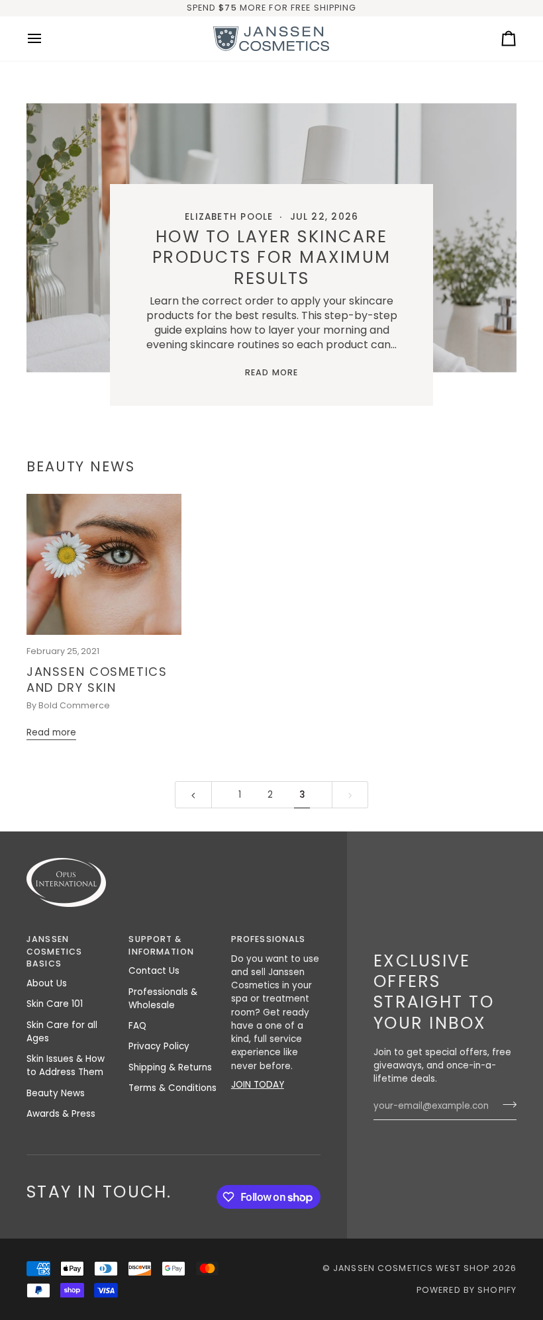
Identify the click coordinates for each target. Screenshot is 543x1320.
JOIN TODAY (257, 1084)
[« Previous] (193, 794)
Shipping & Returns (170, 1067)
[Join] (506, 1104)
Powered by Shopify (467, 1290)
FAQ (137, 1025)
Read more (271, 372)
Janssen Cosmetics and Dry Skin (97, 679)
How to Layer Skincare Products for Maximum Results (271, 257)
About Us (46, 983)
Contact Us (153, 971)
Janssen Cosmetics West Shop (411, 1268)
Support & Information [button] (160, 945)
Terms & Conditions (172, 1088)
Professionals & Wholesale (162, 999)
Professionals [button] (268, 939)
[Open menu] (46, 39)
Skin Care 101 (54, 1004)
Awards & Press (60, 1114)
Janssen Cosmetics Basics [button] (54, 951)
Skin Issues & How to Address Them (65, 1065)
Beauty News (55, 1093)
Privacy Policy (158, 1046)
